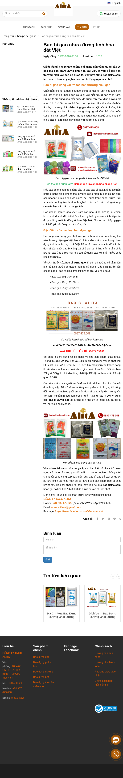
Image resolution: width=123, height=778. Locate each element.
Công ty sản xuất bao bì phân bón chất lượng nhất (26, 154)
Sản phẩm (64, 27)
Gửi (47, 559)
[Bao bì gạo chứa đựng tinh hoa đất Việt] (114, 518)
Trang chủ (29, 27)
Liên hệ (95, 27)
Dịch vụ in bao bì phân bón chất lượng (26, 169)
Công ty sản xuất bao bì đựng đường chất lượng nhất (27, 139)
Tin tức (82, 27)
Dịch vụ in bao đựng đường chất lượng (102, 615)
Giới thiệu (47, 27)
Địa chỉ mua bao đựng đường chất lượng (61, 615)
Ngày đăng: (50, 56)
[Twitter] (103, 518)
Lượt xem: (89, 56)
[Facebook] (97, 518)
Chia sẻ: (88, 518)
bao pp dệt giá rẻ (26, 36)
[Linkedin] (109, 518)
